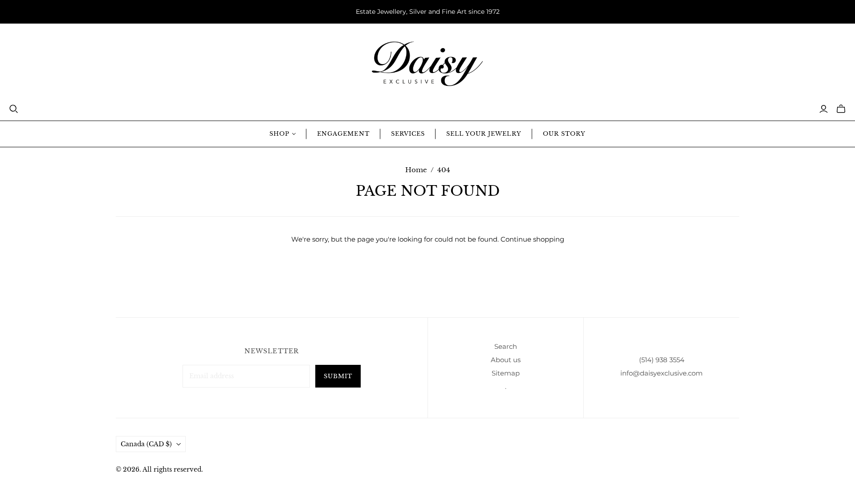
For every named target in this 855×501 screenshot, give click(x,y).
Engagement (343, 133)
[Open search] (13, 109)
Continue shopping (532, 239)
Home (416, 170)
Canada (146, 444)
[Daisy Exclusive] (427, 63)
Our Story (564, 133)
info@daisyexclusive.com (661, 373)
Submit (338, 376)
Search (505, 346)
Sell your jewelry (483, 133)
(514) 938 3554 (661, 360)
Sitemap (506, 373)
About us (506, 360)
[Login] (823, 109)
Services (408, 133)
